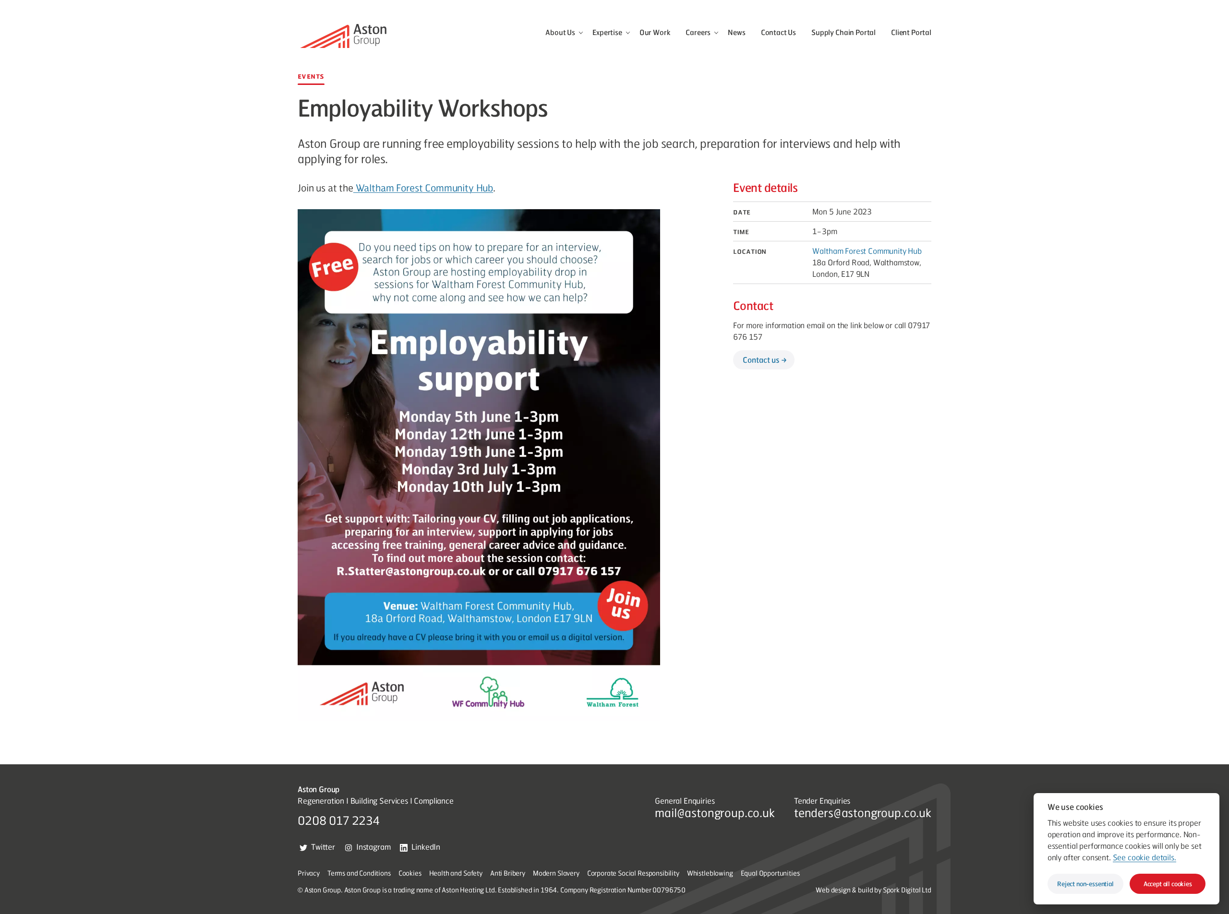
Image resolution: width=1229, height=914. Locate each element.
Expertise (607, 32)
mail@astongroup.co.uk (715, 812)
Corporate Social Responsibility (633, 872)
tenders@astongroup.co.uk (862, 812)
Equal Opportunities (770, 872)
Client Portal (911, 32)
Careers (698, 32)
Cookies (410, 872)
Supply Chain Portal (843, 32)
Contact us (761, 360)
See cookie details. (1144, 857)
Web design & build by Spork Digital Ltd (873, 889)
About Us (560, 32)
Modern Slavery (556, 872)
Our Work (655, 32)
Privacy (309, 872)
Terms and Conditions (359, 872)
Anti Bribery (507, 872)
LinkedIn (425, 847)
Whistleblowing (710, 872)
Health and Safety (455, 872)
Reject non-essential (1085, 883)
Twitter (323, 847)
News (736, 32)
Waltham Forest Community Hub (423, 187)
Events (311, 76)
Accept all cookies (1168, 883)
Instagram (373, 847)
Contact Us (778, 32)
